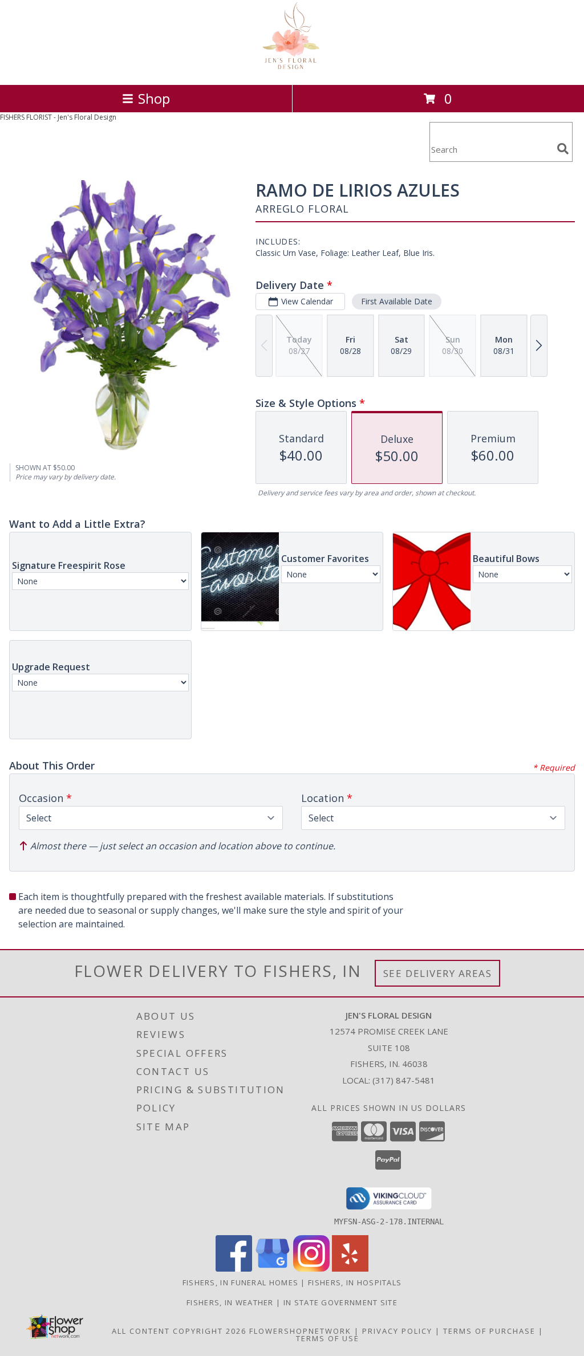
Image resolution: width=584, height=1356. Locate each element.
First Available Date (396, 301)
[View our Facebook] (234, 1268)
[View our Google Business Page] (272, 1268)
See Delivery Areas (437, 973)
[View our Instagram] (311, 1268)
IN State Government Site (340, 1302)
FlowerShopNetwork (300, 1331)
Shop (154, 98)
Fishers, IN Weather (230, 1302)
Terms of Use (327, 1338)
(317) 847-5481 (403, 1080)
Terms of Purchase (489, 1331)
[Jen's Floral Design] (292, 68)
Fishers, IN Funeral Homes (240, 1282)
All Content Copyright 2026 (179, 1331)
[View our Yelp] (350, 1268)
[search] (563, 148)
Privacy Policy (397, 1331)
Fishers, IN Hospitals (355, 1282)
